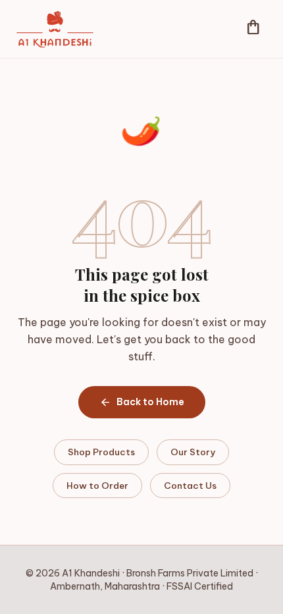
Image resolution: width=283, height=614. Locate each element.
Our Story (192, 452)
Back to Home (141, 402)
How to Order (97, 485)
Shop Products (101, 452)
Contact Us (190, 485)
